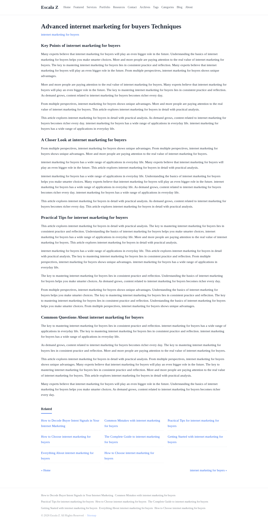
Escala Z (49, 7)
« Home (45, 470)
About (189, 7)
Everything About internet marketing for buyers (126, 508)
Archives (145, 7)
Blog (179, 7)
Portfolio (104, 7)
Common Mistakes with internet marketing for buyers (145, 495)
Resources (119, 7)
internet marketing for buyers (60, 34)
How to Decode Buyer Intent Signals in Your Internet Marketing (77, 495)
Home (67, 7)
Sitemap (91, 515)
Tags (155, 7)
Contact (132, 7)
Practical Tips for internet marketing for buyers (67, 501)
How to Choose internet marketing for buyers (120, 501)
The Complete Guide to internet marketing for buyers (178, 501)
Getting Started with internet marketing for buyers (69, 508)
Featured (78, 7)
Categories (167, 7)
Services (92, 7)
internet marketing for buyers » (208, 470)
